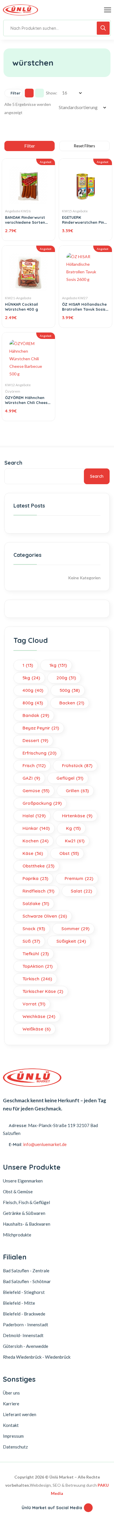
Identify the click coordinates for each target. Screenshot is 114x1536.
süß (31, 941)
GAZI (31, 778)
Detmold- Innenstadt (23, 1335)
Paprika (35, 878)
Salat (81, 891)
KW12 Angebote (18, 385)
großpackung (42, 803)
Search (13, 462)
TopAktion (38, 966)
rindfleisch (38, 891)
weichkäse (39, 1016)
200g (66, 677)
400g (33, 690)
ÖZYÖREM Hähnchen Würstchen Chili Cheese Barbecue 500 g (27, 402)
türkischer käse (43, 991)
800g (33, 703)
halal (34, 815)
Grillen (77, 790)
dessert (35, 740)
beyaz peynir (41, 728)
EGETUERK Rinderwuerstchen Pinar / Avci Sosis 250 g (85, 222)
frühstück (77, 765)
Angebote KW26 (18, 211)
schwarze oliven (45, 916)
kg (73, 828)
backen (71, 703)
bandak (36, 715)
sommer (75, 928)
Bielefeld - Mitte (19, 1303)
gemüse (36, 790)
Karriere (11, 1403)
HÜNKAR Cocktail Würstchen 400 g (21, 307)
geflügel (69, 778)
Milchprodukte (17, 1234)
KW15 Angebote (75, 211)
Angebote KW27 (75, 298)
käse (33, 853)
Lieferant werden (19, 1414)
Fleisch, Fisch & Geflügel (26, 1202)
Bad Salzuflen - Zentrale (26, 1270)
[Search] (103, 28)
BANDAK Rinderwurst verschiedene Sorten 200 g (25, 222)
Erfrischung (39, 753)
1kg (58, 665)
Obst (69, 853)
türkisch (37, 979)
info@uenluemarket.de (45, 1144)
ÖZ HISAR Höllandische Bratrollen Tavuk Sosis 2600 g (84, 309)
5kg (31, 677)
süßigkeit (71, 941)
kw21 (74, 841)
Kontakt (11, 1425)
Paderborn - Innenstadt (25, 1324)
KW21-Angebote (18, 298)
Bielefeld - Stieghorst (24, 1292)
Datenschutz (15, 1446)
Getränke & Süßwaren (24, 1213)
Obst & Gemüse (18, 1191)
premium (79, 878)
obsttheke (38, 866)
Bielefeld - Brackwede (24, 1313)
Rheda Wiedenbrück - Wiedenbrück (36, 1357)
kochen (36, 841)
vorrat (34, 1004)
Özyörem (12, 391)
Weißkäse (37, 1029)
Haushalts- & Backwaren (26, 1224)
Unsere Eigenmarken (23, 1180)
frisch (34, 765)
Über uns (11, 1392)
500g (70, 690)
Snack (34, 928)
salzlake (36, 903)
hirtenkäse (77, 815)
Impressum (13, 1436)
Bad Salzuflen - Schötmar (27, 1281)
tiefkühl (36, 953)
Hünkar (36, 828)
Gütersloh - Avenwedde (25, 1346)
